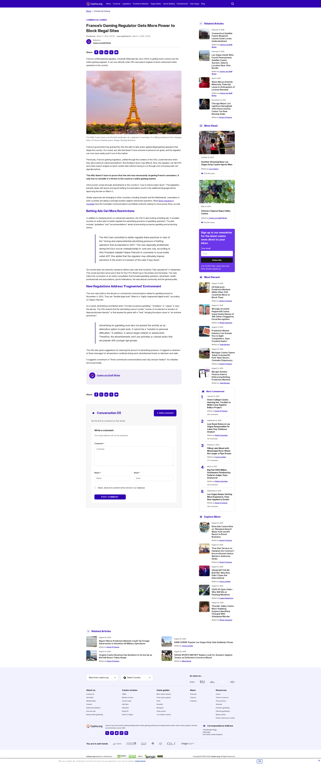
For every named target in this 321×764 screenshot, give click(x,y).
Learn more (140, 761)
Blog (203, 4)
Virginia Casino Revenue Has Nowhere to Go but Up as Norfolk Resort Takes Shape (125, 656)
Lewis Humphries (226, 598)
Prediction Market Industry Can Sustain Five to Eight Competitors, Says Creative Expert (222, 335)
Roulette (160, 704)
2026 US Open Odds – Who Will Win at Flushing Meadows (222, 592)
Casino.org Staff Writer (102, 43)
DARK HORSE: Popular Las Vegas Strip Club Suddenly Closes (203, 642)
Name (97, 473)
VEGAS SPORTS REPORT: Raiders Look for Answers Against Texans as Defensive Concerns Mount (203, 656)
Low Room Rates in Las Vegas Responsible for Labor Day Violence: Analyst (218, 428)
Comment (99, 443)
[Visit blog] (126, 733)
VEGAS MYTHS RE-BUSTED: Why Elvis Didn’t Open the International (221, 574)
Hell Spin (125, 704)
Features (193, 701)
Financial (116, 4)
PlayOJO (125, 711)
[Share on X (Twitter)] (111, 52)
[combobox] (102, 677)
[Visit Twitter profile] (107, 733)
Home (218, 694)
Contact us (90, 694)
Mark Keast (186, 661)
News (108, 4)
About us (90, 690)
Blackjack (160, 708)
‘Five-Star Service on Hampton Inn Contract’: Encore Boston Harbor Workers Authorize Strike (223, 553)
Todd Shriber (225, 345)
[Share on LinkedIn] (106, 52)
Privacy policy (221, 701)
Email (137, 473)
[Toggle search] (232, 4)
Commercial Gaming (102, 11)
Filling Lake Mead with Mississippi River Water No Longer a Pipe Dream (219, 451)
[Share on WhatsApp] (101, 52)
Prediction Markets (140, 4)
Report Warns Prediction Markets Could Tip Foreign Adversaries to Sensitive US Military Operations (124, 642)
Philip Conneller (226, 323)
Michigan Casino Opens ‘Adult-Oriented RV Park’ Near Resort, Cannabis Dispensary (223, 356)
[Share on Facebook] (96, 52)
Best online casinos (164, 694)
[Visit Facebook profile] (112, 733)
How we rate (91, 711)
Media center (221, 714)
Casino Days (126, 701)
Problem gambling (222, 708)
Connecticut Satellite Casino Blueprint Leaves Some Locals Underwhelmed (222, 37)
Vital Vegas (194, 4)
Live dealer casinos (164, 714)
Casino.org (215, 756)
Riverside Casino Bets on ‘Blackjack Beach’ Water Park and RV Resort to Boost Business (222, 531)
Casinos (193, 697)
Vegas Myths (155, 4)
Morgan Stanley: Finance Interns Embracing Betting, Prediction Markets (221, 375)
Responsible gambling (94, 714)
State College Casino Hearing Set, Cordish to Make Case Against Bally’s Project (219, 403)
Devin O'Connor (226, 117)
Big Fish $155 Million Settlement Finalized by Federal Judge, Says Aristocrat (219, 474)
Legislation (126, 4)
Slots (158, 701)
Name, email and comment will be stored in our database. (121, 488)
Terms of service (222, 697)
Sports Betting (169, 4)
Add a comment (165, 413)
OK (259, 761)
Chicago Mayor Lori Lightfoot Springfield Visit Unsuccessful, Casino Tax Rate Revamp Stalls (222, 108)
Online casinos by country (225, 718)
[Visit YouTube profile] (117, 733)
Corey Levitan (220, 457)
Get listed (89, 697)
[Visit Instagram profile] (121, 733)
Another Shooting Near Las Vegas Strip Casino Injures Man (216, 163)
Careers (89, 704)
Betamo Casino (127, 697)
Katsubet (125, 708)
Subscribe (217, 260)
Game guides (163, 690)
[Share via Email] (116, 52)
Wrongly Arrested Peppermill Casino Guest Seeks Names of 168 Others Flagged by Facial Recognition (223, 314)
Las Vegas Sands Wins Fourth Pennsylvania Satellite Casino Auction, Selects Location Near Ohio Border (223, 61)
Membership (91, 701)
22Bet (124, 694)
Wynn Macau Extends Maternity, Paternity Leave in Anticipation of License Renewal (223, 86)
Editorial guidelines (223, 711)
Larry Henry (213, 169)
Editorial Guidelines (93, 708)
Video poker (161, 711)
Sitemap (219, 704)
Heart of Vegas (127, 714)
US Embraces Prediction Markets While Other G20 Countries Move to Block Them (221, 292)
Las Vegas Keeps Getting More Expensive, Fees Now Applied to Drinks (219, 497)
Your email (205, 248)
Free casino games (164, 697)
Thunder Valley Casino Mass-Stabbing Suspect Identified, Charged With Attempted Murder (223, 611)
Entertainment (182, 4)
